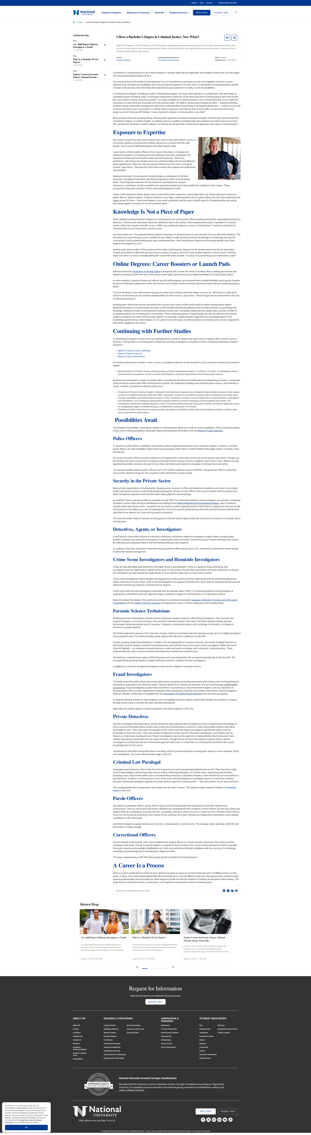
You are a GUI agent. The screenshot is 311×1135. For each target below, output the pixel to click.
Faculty (76, 1029)
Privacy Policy (151, 1131)
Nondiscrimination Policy (227, 1029)
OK (26, 1127)
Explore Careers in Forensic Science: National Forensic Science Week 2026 (204, 939)
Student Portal (205, 1058)
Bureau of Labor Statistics (210, 430)
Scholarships (166, 1040)
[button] (137, 967)
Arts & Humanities (134, 1025)
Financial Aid (166, 1036)
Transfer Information (169, 1029)
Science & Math (133, 1033)
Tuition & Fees (166, 1044)
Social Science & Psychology (115, 1054)
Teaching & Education (112, 1044)
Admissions (165, 1025)
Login (201, 3)
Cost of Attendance (168, 1047)
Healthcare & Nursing (112, 1051)
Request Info (221, 13)
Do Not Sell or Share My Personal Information (174, 1131)
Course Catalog (224, 1033)
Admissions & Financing (137, 12)
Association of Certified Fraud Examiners (183, 693)
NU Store (221, 1025)
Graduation (203, 1033)
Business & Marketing (112, 1047)
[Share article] (234, 38)
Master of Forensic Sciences (130, 353)
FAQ (201, 1025)
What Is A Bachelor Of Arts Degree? (149, 937)
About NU (159, 12)
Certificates (108, 1040)
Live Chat (209, 3)
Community (203, 1047)
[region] (26, 1117)
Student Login (204, 1029)
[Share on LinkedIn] (224, 890)
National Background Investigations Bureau (198, 503)
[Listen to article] (227, 38)
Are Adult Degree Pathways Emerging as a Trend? (104, 937)
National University (123, 60)
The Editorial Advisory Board (168, 60)
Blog (80, 22)
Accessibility (78, 1059)
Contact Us (77, 1040)
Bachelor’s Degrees (111, 1029)
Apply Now (201, 13)
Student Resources (178, 12)
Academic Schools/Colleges (79, 1048)
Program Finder (110, 1025)
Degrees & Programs (111, 12)
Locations (77, 1033)
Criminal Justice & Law (135, 1029)
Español (194, 3)
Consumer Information (208, 1054)
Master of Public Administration (131, 356)
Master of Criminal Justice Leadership (134, 351)
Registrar (203, 1044)
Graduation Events (206, 1036)
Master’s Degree (110, 1033)
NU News (76, 1044)
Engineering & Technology (114, 1058)
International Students (169, 1033)
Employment (78, 1036)
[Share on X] (228, 890)
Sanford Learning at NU (79, 1054)
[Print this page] (236, 890)
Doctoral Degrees (110, 1036)
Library (202, 1051)
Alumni (202, 1040)
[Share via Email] (232, 890)
